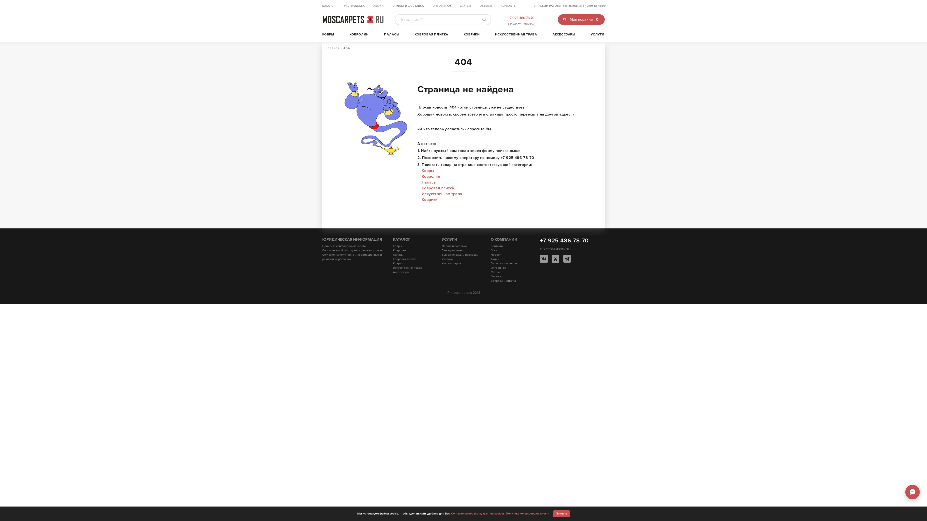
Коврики (472, 34)
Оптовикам (442, 5)
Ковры (328, 34)
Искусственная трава (516, 34)
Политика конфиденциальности (344, 246)
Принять (561, 513)
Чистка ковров (451, 263)
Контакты (508, 5)
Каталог (328, 5)
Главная (333, 48)
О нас (494, 250)
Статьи (465, 5)
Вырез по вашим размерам (460, 255)
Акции (378, 5)
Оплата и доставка (408, 5)
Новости (496, 255)
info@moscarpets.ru (554, 249)
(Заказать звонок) (521, 24)
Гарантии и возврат (504, 263)
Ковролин (359, 34)
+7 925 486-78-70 (521, 18)
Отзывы (486, 5)
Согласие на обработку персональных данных (353, 250)
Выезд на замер (453, 250)
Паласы (391, 34)
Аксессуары (564, 34)
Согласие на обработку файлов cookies (478, 513)
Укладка (447, 259)
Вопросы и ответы (503, 281)
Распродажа (354, 5)
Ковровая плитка (431, 34)
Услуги (597, 34)
